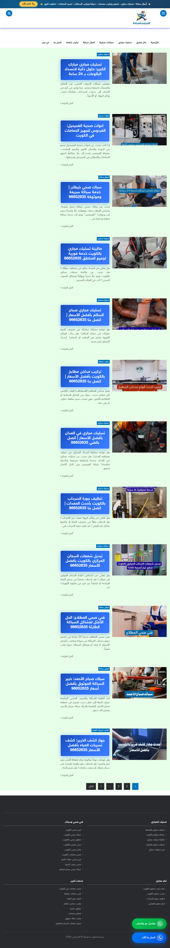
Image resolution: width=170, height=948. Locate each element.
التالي (91, 786)
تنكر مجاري (141, 42)
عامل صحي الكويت (72, 849)
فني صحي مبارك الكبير (71, 859)
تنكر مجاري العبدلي (157, 903)
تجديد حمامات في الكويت (70, 889)
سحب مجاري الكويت (156, 894)
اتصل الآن (26, 4)
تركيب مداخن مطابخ (72, 903)
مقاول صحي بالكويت (72, 840)
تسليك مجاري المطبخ (155, 844)
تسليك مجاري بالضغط (155, 830)
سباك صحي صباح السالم (70, 869)
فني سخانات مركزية (72, 894)
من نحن (45, 42)
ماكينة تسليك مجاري (156, 840)
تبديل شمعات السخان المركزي (68, 923)
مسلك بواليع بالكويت (155, 835)
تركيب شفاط (72, 42)
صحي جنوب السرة (73, 864)
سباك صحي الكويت (72, 835)
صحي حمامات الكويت (71, 854)
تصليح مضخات (74, 913)
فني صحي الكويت (73, 830)
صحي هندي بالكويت (72, 844)
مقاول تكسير (75, 908)
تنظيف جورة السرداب (155, 898)
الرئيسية (155, 42)
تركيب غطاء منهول (73, 918)
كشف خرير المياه (74, 898)
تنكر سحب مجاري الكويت (154, 889)
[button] (9, 13)
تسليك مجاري (124, 42)
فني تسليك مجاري (157, 849)
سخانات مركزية (106, 42)
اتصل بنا (58, 42)
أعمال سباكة (89, 42)
